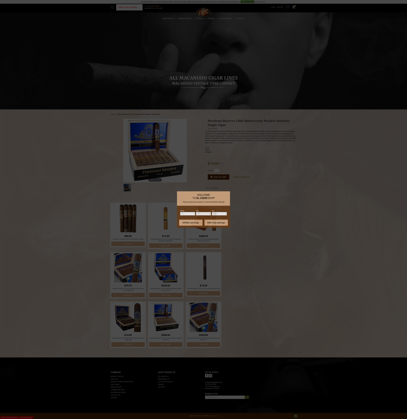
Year (213, 210)
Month (182, 210)
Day (197, 210)
